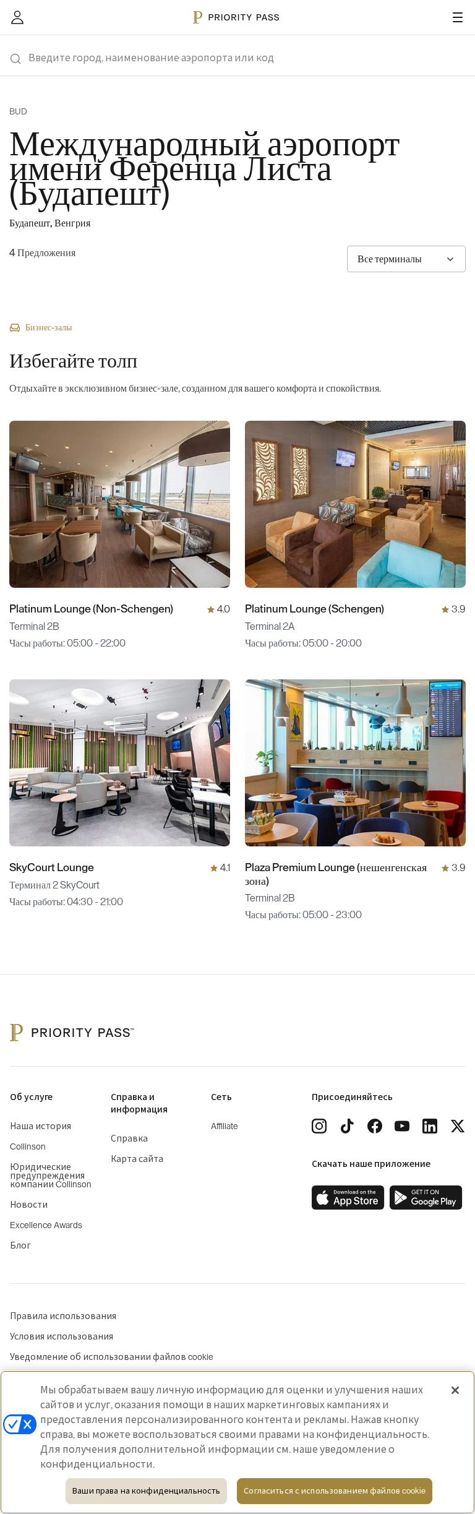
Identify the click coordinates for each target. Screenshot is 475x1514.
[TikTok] (347, 1126)
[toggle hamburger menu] (457, 17)
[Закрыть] (455, 1390)
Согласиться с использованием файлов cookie (334, 1491)
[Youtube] (402, 1126)
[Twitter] (457, 1126)
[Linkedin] (429, 1126)
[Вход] (17, 17)
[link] (348, 1197)
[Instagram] (319, 1126)
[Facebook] (374, 1126)
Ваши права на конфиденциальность (146, 1491)
